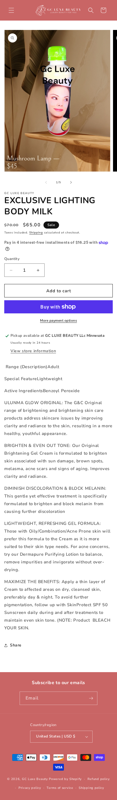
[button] (11, 10)
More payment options (58, 320)
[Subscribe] (91, 698)
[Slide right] (71, 182)
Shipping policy (91, 788)
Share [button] (16, 645)
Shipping (36, 233)
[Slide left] (46, 182)
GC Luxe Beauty (35, 779)
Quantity (12, 258)
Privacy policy (29, 788)
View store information (33, 351)
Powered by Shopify (65, 779)
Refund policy (98, 779)
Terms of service (60, 788)
